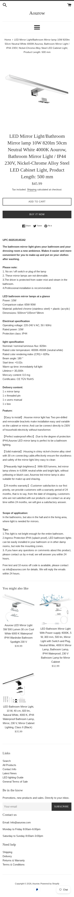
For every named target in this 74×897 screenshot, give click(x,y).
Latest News (10, 773)
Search (7, 760)
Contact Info (9, 769)
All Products (9, 765)
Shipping (31, 189)
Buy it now (37, 214)
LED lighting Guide (13, 777)
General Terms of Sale (15, 781)
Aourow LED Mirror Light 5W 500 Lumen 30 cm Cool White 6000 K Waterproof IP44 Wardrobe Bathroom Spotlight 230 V (18, 633)
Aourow (37, 13)
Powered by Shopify (49, 884)
